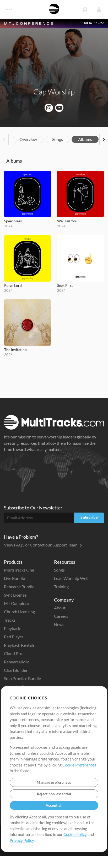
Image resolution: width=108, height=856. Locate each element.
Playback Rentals (19, 645)
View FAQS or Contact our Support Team (41, 544)
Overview (28, 139)
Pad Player (13, 636)
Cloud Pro (13, 653)
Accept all (54, 805)
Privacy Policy (22, 840)
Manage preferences (54, 782)
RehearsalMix (16, 661)
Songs (57, 139)
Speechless (13, 221)
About (60, 607)
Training (61, 586)
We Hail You (67, 221)
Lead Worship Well (71, 578)
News (59, 624)
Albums (85, 139)
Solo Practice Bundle (22, 678)
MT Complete (16, 603)
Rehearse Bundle (19, 586)
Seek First (65, 285)
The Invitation (15, 349)
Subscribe (89, 517)
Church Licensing (19, 611)
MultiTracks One (19, 569)
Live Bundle (14, 578)
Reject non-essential (54, 794)
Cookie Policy (75, 834)
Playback (12, 628)
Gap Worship (54, 91)
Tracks (9, 619)
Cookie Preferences (79, 765)
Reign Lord (13, 285)
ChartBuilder (16, 670)
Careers (61, 616)
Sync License (15, 594)
